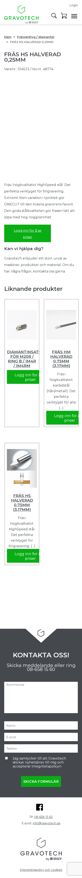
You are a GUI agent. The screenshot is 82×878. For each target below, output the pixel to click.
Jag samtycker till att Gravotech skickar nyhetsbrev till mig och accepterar (39, 762)
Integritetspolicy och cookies (41, 870)
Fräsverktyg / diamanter (35, 37)
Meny (74, 16)
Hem (7, 37)
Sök (54, 16)
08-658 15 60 (41, 669)
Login (73, 5)
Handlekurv (64, 16)
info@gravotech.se (46, 823)
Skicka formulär (41, 782)
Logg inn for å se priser (27, 234)
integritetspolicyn (46, 766)
